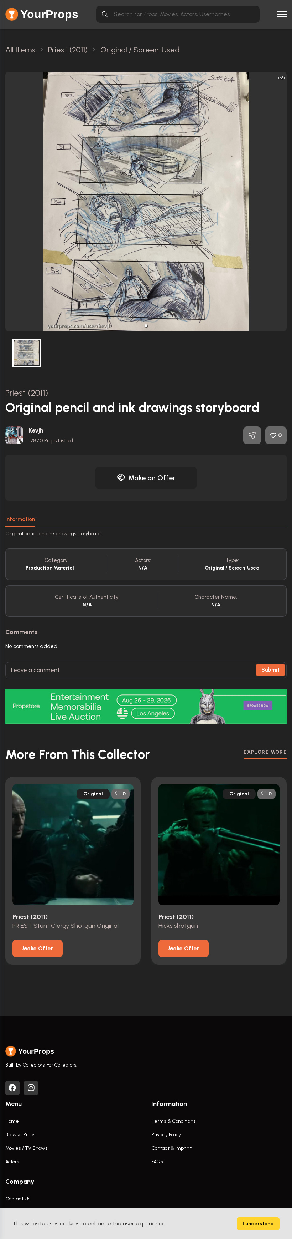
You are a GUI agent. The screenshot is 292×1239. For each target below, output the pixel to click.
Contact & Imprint (171, 1148)
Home (12, 1121)
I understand (258, 1223)
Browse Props (20, 1135)
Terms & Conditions (173, 1121)
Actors (12, 1162)
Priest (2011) (26, 393)
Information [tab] (20, 519)
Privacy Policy (166, 1135)
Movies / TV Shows (26, 1148)
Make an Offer (151, 478)
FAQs (157, 1162)
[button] (146, 325)
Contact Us (17, 1199)
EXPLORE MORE (265, 752)
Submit (270, 670)
